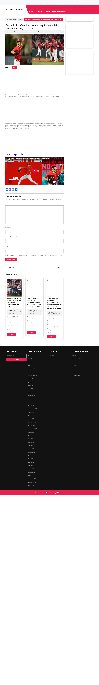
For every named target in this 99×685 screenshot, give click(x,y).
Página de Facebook (44, 11)
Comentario (9, 203)
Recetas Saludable (15, 9)
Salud (80, 7)
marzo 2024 (31, 392)
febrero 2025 (31, 362)
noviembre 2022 (32, 422)
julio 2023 (30, 415)
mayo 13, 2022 (11, 31)
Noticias (49, 7)
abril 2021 (30, 465)
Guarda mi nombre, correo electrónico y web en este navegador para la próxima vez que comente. (34, 255)
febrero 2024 (31, 395)
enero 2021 (31, 475)
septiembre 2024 (32, 375)
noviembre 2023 (32, 402)
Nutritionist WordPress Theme (44, 493)
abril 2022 (30, 445)
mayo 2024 (31, 385)
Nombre (8, 227)
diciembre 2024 (32, 368)
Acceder (52, 355)
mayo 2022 (31, 442)
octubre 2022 (31, 425)
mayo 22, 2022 (33, 310)
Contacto (32, 11)
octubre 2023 (31, 405)
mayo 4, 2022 (52, 312)
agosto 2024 (31, 378)
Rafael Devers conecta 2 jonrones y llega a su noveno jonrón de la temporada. (34, 302)
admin (20, 31)
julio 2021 (30, 455)
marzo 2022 (31, 448)
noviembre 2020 (32, 482)
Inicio (31, 7)
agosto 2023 (31, 412)
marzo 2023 (31, 418)
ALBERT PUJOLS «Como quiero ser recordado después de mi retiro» (14, 302)
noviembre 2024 (32, 372)
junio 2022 (30, 438)
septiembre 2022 (32, 428)
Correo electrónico (11, 236)
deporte (73, 7)
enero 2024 (31, 398)
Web (6, 246)
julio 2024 (30, 382)
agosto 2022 (31, 432)
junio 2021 (30, 458)
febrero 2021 (31, 472)
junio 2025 (30, 358)
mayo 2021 (31, 462)
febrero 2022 (31, 452)
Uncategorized (76, 375)
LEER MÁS (12, 335)
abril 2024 (30, 388)
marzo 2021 (31, 468)
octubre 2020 (31, 485)
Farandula (58, 7)
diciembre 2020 (32, 478)
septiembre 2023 (32, 408)
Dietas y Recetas (40, 7)
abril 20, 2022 (12, 310)
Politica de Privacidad (59, 11)
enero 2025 (31, 365)
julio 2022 (30, 435)
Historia (66, 7)
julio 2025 (30, 355)
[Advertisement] (34, 82)
